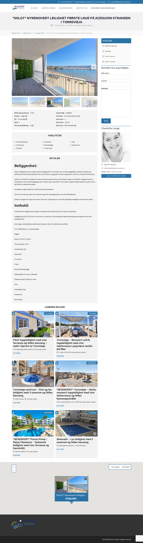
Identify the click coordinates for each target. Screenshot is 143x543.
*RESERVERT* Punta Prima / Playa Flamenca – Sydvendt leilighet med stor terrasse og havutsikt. (31, 444)
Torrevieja (21, 119)
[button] (93, 67)
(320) (39, 33)
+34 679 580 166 (66, 2)
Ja (31, 125)
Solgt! (23, 116)
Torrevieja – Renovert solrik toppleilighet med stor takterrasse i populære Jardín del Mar (74, 344)
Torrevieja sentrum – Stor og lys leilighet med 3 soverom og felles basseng (33, 392)
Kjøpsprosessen (48, 8)
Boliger (34, 8)
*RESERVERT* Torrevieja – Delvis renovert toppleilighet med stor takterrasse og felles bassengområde (76, 394)
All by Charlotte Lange (116, 176)
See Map (108, 51)
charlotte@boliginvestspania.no (120, 2)
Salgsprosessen (65, 8)
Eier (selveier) (69, 125)
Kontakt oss (81, 8)
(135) (16, 33)
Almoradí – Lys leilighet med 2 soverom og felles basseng (75, 441)
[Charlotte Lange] (116, 147)
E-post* (104, 81)
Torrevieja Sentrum (71, 116)
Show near (126, 467)
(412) (27, 33)
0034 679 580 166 (111, 46)
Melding (104, 88)
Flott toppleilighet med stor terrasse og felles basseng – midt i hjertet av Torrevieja (30, 342)
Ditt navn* (105, 73)
